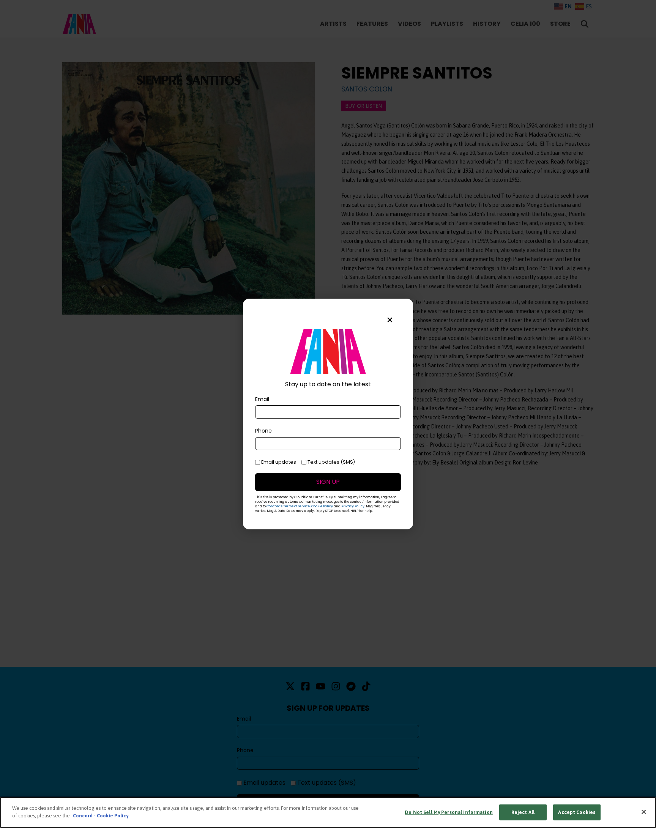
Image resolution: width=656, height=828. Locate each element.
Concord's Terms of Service (288, 506)
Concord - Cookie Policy (100, 815)
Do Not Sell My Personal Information (449, 812)
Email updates (278, 462)
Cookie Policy (322, 506)
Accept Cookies (576, 812)
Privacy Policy (352, 506)
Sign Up (328, 481)
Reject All (523, 812)
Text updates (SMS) (330, 462)
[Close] (644, 811)
